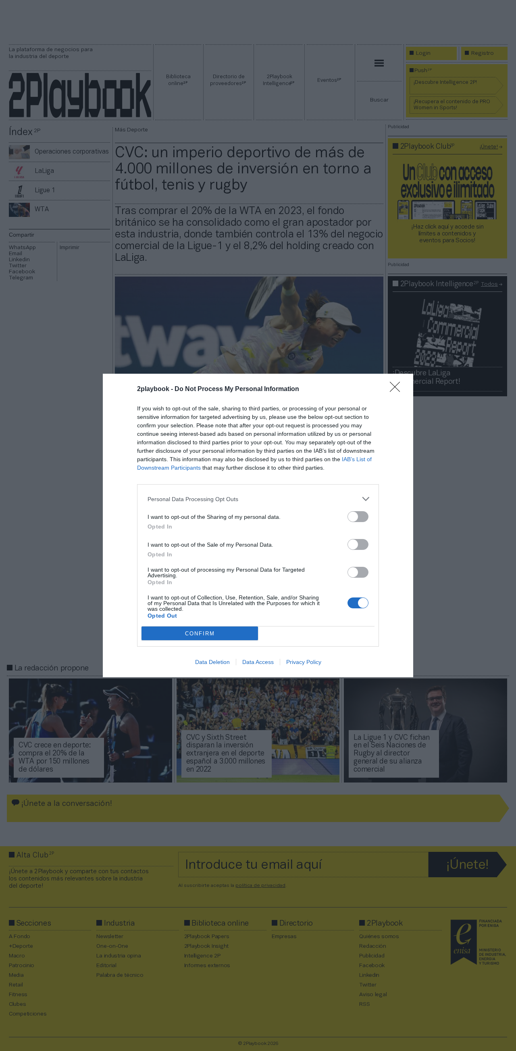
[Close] (397, 389)
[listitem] (258, 499)
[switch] (357, 516)
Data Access (258, 662)
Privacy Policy (303, 662)
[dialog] (258, 525)
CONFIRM (200, 634)
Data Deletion (212, 662)
